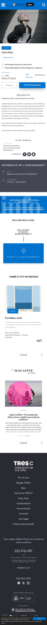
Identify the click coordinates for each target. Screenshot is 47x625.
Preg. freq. (23, 498)
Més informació (9, 623)
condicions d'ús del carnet (13, 209)
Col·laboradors (23, 503)
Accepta (39, 618)
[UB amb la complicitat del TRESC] (23, 5)
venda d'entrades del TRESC (34, 209)
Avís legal (24, 519)
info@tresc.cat (23, 568)
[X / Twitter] (23, 582)
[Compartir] (33, 154)
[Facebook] (25, 154)
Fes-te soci (23, 477)
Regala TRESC (23, 483)
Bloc (23, 488)
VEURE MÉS (23, 355)
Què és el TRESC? (23, 493)
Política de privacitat (23, 524)
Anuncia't (23, 513)
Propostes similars (32, 85)
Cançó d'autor (8, 57)
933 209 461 (23, 550)
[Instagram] (28, 582)
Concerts (6, 48)
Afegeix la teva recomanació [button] (23, 257)
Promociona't (23, 508)
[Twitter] (29, 154)
